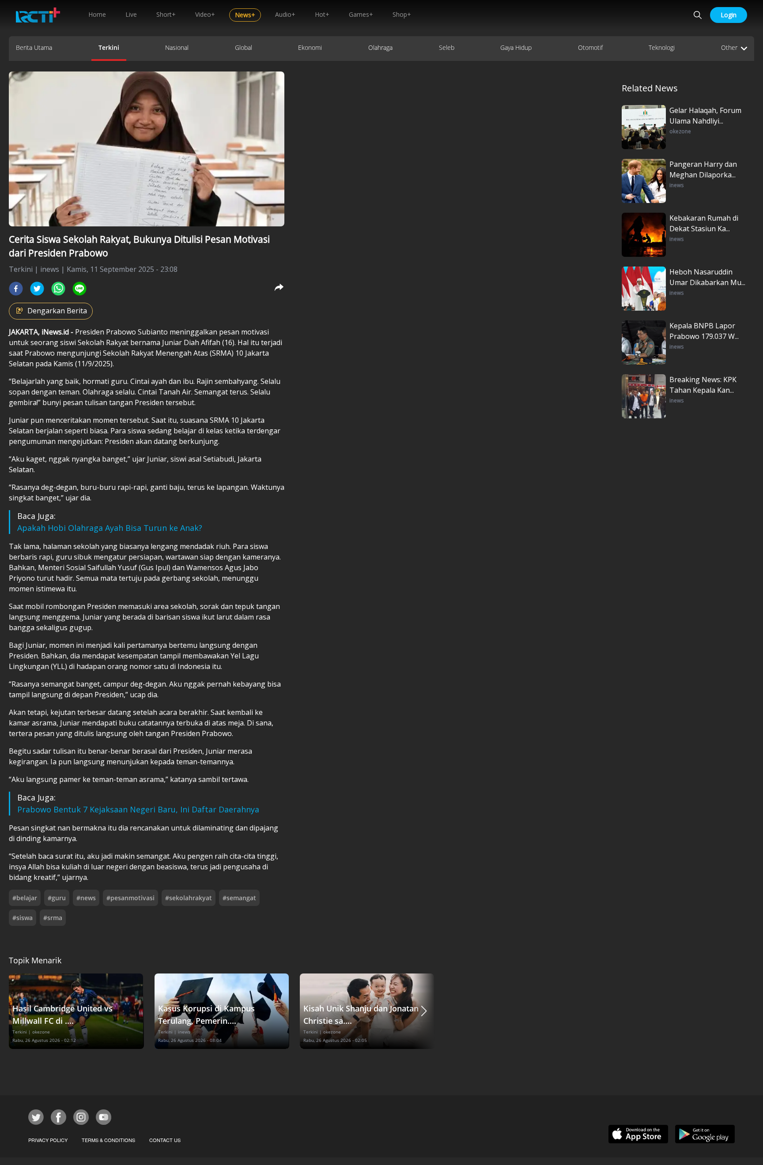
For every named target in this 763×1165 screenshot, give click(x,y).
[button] (424, 1011)
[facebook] (16, 289)
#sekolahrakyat (188, 898)
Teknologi (662, 47)
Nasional (177, 47)
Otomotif (590, 47)
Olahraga (380, 47)
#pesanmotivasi (130, 898)
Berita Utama (34, 47)
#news (86, 898)
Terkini (108, 47)
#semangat (239, 898)
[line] (79, 289)
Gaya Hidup (516, 47)
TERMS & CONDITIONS (108, 1139)
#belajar (24, 898)
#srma (52, 917)
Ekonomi (310, 47)
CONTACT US (165, 1139)
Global (243, 47)
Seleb (446, 47)
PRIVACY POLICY (48, 1139)
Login (729, 15)
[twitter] (37, 289)
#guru (57, 898)
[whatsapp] (58, 289)
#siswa (22, 917)
